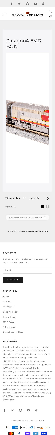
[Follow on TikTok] (43, 3)
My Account (8, 306)
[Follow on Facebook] (11, 3)
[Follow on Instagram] (27, 3)
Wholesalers (9, 326)
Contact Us (8, 301)
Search (6, 296)
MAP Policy (8, 321)
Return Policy (9, 316)
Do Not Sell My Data (13, 332)
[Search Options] (46, 217)
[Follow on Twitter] (19, 3)
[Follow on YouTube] (35, 3)
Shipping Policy (10, 311)
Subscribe (12, 279)
